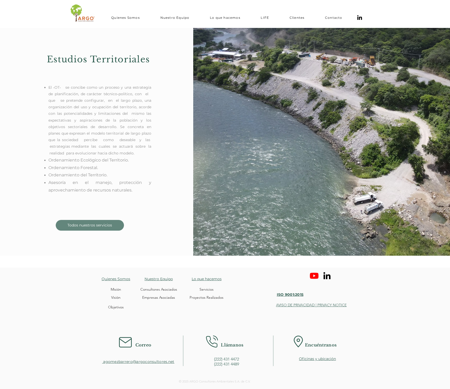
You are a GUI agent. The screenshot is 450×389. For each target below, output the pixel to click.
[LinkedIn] (359, 17)
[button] (125, 17)
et (172, 361)
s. (166, 361)
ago (106, 361)
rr (125, 361)
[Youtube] (314, 276)
